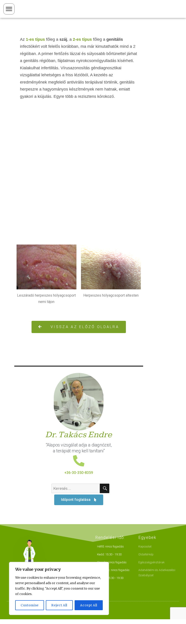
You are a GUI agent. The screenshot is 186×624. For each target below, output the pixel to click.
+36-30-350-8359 (78, 472)
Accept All (88, 605)
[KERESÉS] (104, 488)
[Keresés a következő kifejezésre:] (75, 488)
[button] (9, 8)
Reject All (59, 605)
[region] (59, 588)
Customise (30, 605)
